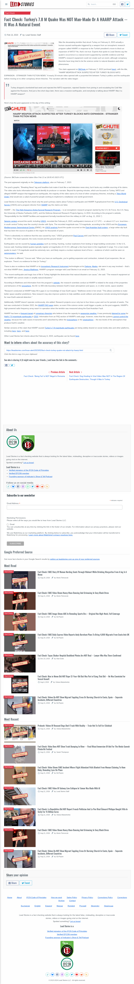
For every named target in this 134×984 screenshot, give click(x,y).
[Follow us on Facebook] (18, 486)
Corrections (122, 897)
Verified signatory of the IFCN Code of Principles (29, 470)
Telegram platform (41, 182)
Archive (61, 901)
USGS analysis (51, 227)
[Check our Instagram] (23, 486)
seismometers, (10, 253)
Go (114, 4)
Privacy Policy (87, 897)
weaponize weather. (88, 313)
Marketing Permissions (16, 518)
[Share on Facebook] (6, 365)
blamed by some (118, 313)
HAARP (44, 205)
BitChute (82, 69)
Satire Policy (72, 897)
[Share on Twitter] (12, 365)
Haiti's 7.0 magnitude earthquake (18, 316)
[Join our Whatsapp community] (28, 486)
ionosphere (26, 286)
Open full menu (6, 4)
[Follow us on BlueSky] (13, 486)
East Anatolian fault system (97, 227)
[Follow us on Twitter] (32, 486)
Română (71, 906)
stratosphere (88, 320)
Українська (108, 906)
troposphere (72, 320)
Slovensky (95, 906)
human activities (37, 244)
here (114, 69)
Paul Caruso (78, 236)
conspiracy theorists (44, 313)
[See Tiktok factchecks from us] (8, 486)
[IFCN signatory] (67, 949)
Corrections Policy (105, 897)
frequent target (27, 313)
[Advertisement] (67, 403)
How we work (56, 897)
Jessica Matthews (31, 269)
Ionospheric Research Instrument (55, 266)
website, (56, 283)
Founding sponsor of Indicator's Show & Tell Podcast (30, 476)
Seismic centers (10, 221)
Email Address (13, 503)
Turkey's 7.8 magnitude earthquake (60, 328)
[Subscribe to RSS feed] (47, 486)
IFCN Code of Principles (36, 897)
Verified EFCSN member (19, 473)
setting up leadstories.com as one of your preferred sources (75, 559)
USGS (43, 221)
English (38, 906)
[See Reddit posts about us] (42, 486)
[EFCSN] (67, 963)
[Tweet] (127, 4)
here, (14, 331)
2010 (36, 316)
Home (9, 897)
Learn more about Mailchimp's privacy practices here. (51, 535)
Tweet (125, 35)
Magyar (60, 906)
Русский (82, 906)
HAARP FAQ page (45, 305)
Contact (72, 901)
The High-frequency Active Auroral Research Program (38, 210)
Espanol (48, 906)
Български (25, 906)
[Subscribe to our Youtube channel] (37, 486)
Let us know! (28, 463)
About (19, 897)
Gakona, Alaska (91, 266)
